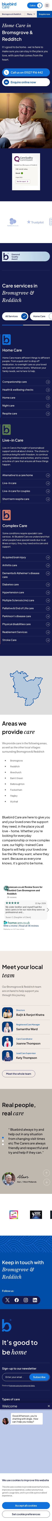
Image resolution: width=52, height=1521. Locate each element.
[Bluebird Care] (9, 7)
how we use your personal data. (22, 1386)
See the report (21, 181)
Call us (32, 5)
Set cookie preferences (26, 1514)
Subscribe (39, 1377)
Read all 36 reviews (29, 926)
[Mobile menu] (47, 5)
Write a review (10, 926)
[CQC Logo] (23, 161)
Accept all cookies (26, 1505)
